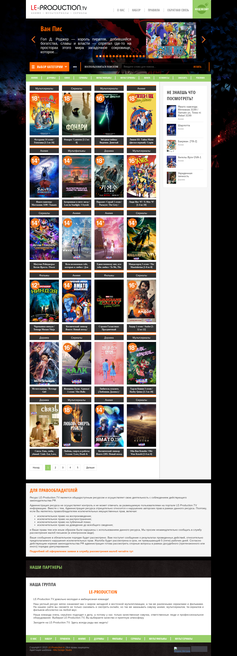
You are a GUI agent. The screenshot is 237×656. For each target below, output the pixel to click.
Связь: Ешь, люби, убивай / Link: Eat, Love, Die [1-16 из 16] (44, 454)
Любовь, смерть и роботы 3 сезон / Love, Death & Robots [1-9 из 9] (76, 454)
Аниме (34, 77)
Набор (136, 10)
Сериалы (83, 77)
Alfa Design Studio (62, 650)
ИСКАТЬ (197, 66)
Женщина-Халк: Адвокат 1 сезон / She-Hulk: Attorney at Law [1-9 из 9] (76, 392)
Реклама (200, 77)
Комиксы (164, 77)
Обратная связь (178, 10)
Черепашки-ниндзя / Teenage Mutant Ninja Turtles (44, 329)
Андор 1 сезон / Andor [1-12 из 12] (141, 328)
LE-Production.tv (56, 647)
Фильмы (44, 275)
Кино (67, 77)
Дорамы (51, 77)
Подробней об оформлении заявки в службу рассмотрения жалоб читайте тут (81, 551)
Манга (147, 77)
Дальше (90, 467)
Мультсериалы (127, 77)
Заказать (182, 77)
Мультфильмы (103, 77)
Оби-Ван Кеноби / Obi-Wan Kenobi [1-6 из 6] (141, 452)
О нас (121, 10)
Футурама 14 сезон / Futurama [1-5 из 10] (44, 141)
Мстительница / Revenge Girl (44, 390)
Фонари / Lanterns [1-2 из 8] (76, 141)
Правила (154, 10)
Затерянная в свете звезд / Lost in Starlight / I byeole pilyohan (76, 205)
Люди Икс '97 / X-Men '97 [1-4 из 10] (141, 203)
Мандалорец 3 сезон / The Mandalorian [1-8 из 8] (141, 265)
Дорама (109, 150)
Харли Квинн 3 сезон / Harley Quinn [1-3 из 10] (141, 390)
